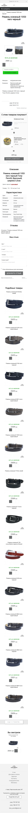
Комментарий (5, 260)
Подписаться (14, 797)
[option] (14, 33)
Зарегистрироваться (6, 277)
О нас (14, 772)
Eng (14, 10)
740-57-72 (15, 805)
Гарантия (14, 776)
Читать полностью (22, 108)
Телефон (4, 254)
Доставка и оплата (14, 774)
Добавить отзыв (14, 273)
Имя (3, 244)
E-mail (3, 249)
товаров (16, 722)
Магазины (14, 782)
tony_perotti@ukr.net (15, 808)
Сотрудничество (14, 780)
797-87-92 (15, 802)
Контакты (14, 778)
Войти (23, 277)
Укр (14, 7)
